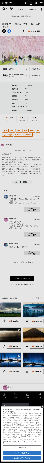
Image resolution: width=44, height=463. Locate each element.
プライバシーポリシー (27, 441)
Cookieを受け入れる (22, 458)
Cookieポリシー (22, 439)
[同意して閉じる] (42, 406)
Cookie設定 (22, 448)
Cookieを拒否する (22, 453)
